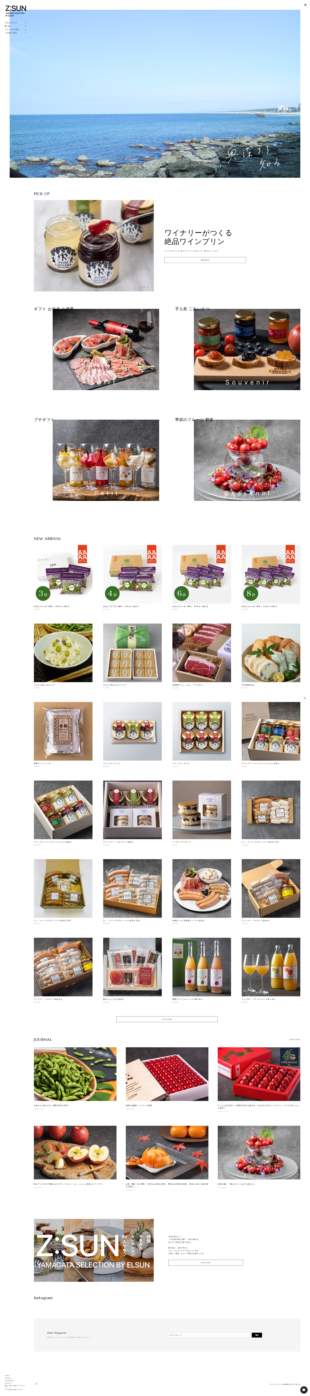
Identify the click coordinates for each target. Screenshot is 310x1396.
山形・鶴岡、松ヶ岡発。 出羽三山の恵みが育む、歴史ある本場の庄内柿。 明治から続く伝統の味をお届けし (167, 1185)
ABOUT (7, 1375)
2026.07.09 (39, 1109)
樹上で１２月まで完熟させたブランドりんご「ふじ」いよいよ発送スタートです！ (69, 1184)
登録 (256, 1335)
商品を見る (205, 260)
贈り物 (7, 26)
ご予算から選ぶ (11, 33)
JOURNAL (8, 1378)
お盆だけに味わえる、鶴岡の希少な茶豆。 (52, 1105)
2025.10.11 (130, 1190)
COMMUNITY (10, 1380)
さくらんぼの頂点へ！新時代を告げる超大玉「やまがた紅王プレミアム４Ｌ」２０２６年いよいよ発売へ (258, 1107)
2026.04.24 (223, 1111)
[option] (82, 94)
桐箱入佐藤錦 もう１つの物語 (139, 1105)
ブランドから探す (12, 29)
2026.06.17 (130, 1109)
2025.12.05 (38, 1187)
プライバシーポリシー (276, 1384)
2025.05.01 (222, 1187)
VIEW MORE (167, 1019)
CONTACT (8, 1383)
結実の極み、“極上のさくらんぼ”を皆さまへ (237, 1184)
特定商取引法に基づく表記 (290, 1384)
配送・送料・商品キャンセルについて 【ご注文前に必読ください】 (15, 1387)
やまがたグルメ (11, 22)
